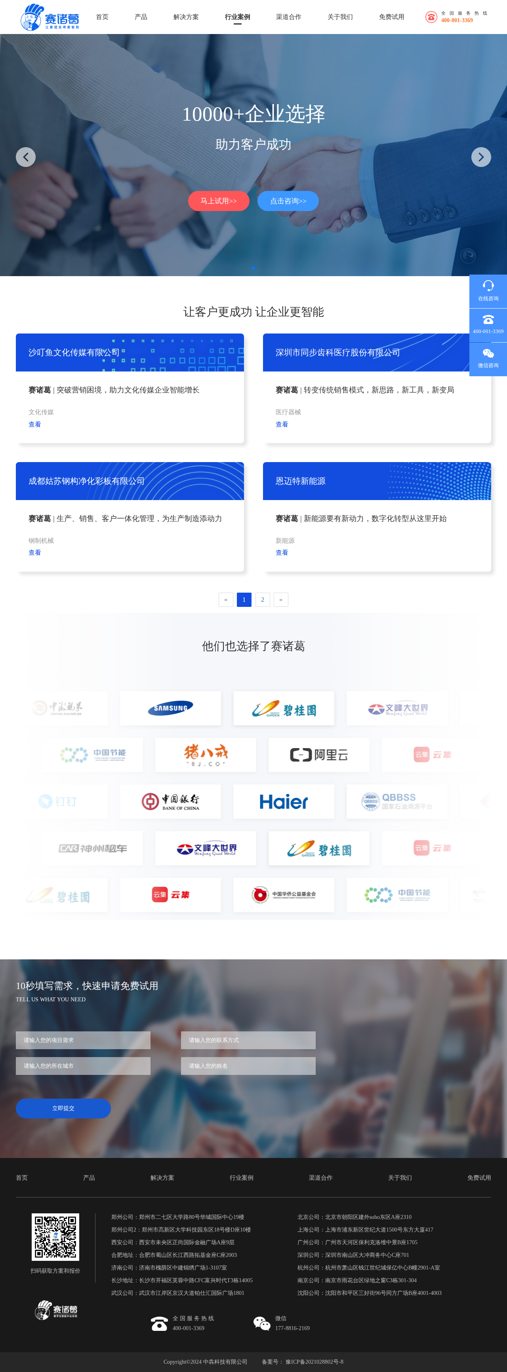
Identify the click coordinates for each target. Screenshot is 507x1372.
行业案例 (237, 16)
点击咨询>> (288, 201)
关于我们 (340, 16)
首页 (102, 16)
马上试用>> (218, 201)
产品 (141, 16)
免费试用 (391, 16)
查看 (35, 424)
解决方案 (186, 16)
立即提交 (63, 1108)
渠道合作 (288, 16)
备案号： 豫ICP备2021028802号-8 (302, 1362)
